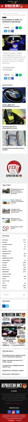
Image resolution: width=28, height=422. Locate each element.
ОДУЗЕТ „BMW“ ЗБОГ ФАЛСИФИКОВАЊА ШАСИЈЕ (10, 105)
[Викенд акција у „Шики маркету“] (6, 228)
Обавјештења (5, 276)
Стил (3, 283)
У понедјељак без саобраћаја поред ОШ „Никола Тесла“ (16, 211)
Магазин (4, 267)
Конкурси (4, 262)
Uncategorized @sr (7, 244)
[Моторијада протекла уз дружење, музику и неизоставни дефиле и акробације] (6, 191)
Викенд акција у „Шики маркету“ (11, 374)
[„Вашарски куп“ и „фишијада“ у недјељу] (6, 220)
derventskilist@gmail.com (16, 403)
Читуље (4, 287)
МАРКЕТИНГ (5, 271)
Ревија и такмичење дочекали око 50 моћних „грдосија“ (17, 201)
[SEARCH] (24, 294)
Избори (4, 256)
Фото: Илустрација (7, 69)
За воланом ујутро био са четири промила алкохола (9, 127)
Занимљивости (6, 253)
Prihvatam (11, 420)
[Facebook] (9, 412)
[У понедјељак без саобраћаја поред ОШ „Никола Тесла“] (6, 211)
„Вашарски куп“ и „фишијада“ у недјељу (16, 219)
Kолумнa (4, 242)
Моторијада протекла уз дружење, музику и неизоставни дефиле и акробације (17, 191)
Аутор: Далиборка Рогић (8, 67)
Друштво (4, 251)
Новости (4, 274)
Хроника (4, 17)
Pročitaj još (18, 420)
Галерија (4, 249)
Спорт (4, 281)
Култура (4, 265)
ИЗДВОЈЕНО (5, 258)
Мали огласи (5, 269)
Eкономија (5, 240)
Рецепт (4, 278)
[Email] (18, 412)
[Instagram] (13, 412)
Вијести (4, 246)
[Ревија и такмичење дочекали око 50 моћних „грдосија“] (6, 201)
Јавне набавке (6, 260)
